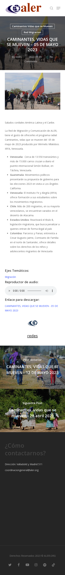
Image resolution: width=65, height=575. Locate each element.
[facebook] (18, 564)
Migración (10, 277)
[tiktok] (53, 564)
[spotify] (44, 564)
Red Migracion (32, 32)
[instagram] (36, 564)
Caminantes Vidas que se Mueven (32, 26)
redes (19, 56)
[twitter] (10, 564)
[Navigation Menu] (58, 8)
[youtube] (27, 564)
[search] (51, 8)
